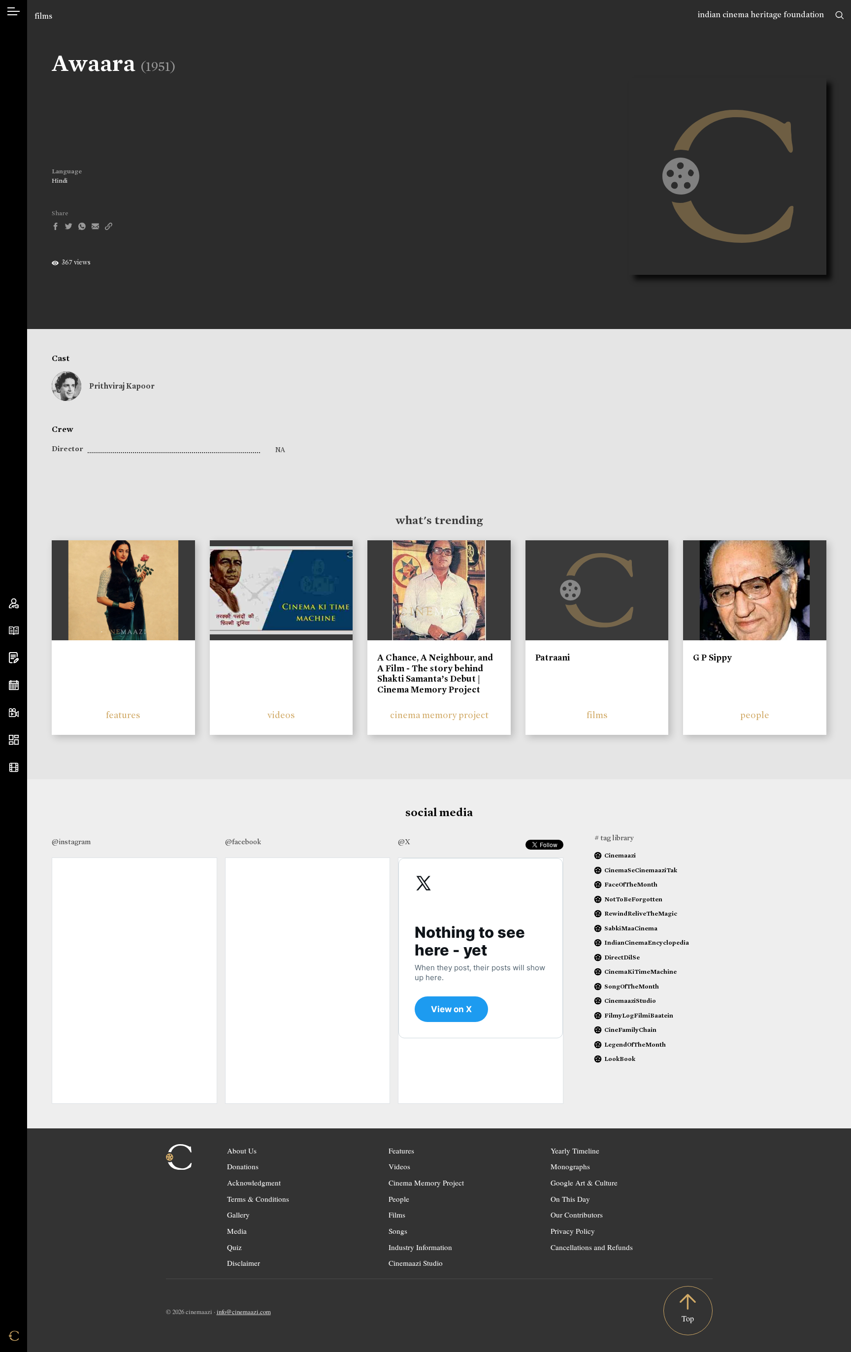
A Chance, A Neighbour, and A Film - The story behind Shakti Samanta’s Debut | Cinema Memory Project (435, 673)
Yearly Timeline (575, 1150)
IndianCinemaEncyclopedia (646, 942)
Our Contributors (577, 1215)
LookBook (619, 1058)
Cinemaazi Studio (416, 1263)
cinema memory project (439, 715)
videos (281, 715)
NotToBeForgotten (633, 899)
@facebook (243, 841)
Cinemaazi (620, 855)
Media (237, 1231)
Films (397, 1215)
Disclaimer (243, 1263)
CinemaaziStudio (630, 1000)
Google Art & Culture (584, 1182)
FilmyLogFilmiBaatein (638, 1015)
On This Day (570, 1199)
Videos (399, 1166)
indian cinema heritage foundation (761, 14)
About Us (242, 1150)
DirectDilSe (622, 957)
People (399, 1199)
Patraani (552, 657)
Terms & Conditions (258, 1199)
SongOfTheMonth (631, 986)
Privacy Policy (573, 1231)
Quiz (234, 1247)
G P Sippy (712, 657)
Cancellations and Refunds (592, 1247)
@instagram (71, 841)
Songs (398, 1231)
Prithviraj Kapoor (122, 386)
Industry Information (420, 1247)
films (43, 16)
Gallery (238, 1215)
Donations (243, 1166)
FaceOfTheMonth (630, 884)
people (754, 715)
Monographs (570, 1166)
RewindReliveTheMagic (640, 913)
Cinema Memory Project (426, 1182)
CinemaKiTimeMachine (640, 971)
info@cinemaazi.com (244, 1311)
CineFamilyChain (630, 1029)
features (123, 715)
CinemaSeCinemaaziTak (640, 870)
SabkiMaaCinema (630, 928)
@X (404, 841)
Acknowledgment (254, 1182)
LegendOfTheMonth (635, 1044)
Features (401, 1150)
